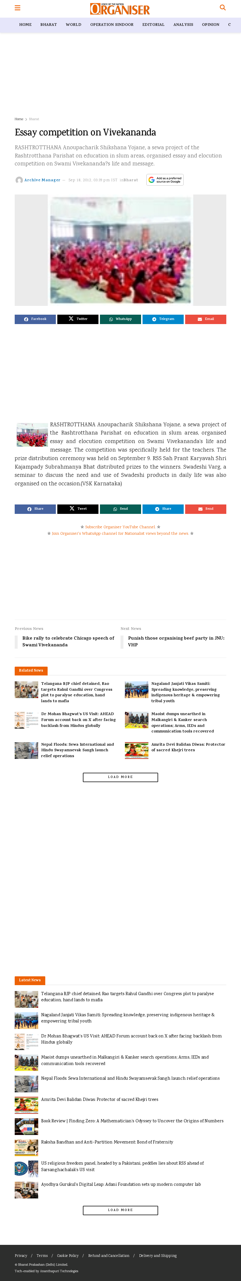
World (73, 25)
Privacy (21, 1256)
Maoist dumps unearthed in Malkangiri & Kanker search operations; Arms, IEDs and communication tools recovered (182, 723)
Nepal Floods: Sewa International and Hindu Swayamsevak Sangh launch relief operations (77, 751)
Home (25, 25)
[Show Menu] (17, 9)
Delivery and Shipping (158, 1256)
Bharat (48, 25)
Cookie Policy (67, 1256)
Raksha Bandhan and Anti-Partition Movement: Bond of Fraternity (107, 1142)
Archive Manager (42, 180)
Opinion (210, 25)
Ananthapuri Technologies (59, 1271)
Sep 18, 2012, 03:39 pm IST (93, 180)
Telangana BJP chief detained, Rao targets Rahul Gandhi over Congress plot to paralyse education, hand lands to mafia (76, 693)
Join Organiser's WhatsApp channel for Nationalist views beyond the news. (120, 534)
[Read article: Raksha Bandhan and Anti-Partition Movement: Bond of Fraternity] (26, 1147)
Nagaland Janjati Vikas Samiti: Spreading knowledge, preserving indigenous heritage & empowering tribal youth (185, 693)
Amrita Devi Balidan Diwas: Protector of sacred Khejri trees (188, 748)
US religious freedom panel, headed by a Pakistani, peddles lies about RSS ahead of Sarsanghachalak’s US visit (122, 1166)
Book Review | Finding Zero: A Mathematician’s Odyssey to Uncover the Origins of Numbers (132, 1121)
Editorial (153, 25)
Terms (42, 1256)
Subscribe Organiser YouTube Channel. (120, 527)
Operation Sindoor (111, 25)
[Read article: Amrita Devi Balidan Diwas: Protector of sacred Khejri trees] (136, 750)
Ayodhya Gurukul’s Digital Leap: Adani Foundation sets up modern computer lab (121, 1184)
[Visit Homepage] (120, 9)
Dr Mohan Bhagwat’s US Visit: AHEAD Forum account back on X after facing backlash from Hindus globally (78, 720)
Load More (120, 777)
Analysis (183, 25)
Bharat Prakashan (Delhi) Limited (42, 1264)
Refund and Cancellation (108, 1256)
